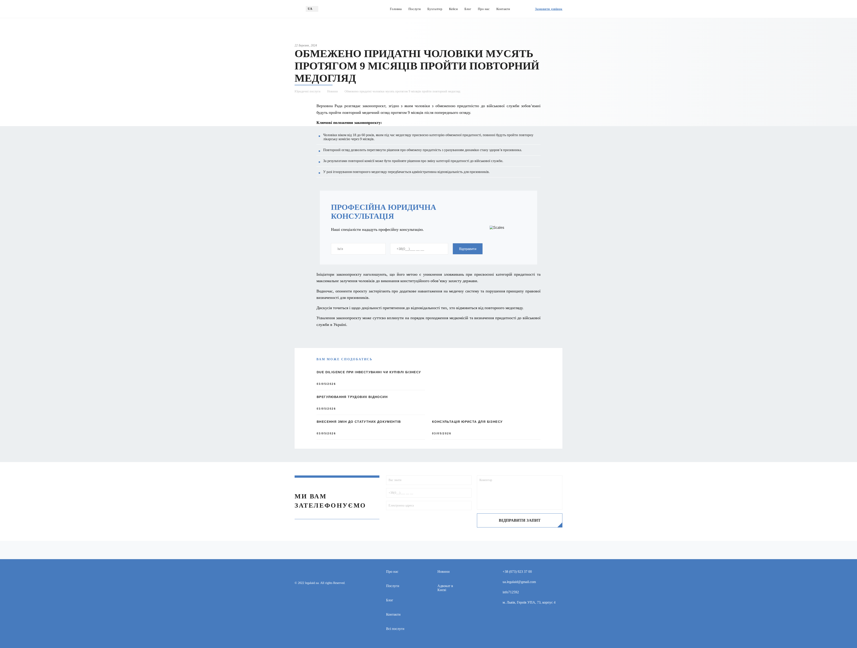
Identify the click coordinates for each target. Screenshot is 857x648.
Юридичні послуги (307, 91)
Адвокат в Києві (445, 588)
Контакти (503, 9)
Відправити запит (520, 520)
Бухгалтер (434, 9)
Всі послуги (395, 629)
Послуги (414, 9)
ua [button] (310, 8)
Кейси (453, 9)
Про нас (484, 9)
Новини (332, 91)
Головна (396, 9)
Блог (467, 9)
